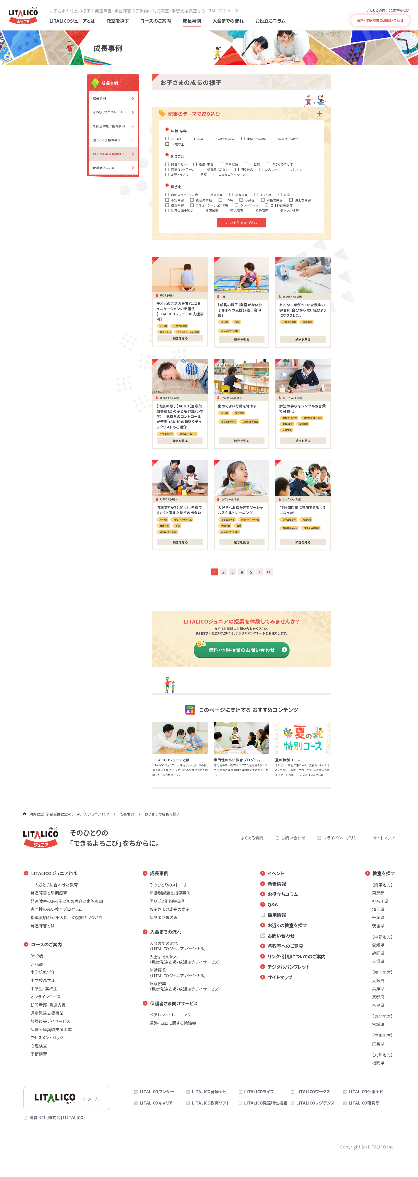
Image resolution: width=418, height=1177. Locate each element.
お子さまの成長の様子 (170, 909)
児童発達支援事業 (47, 1013)
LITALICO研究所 (364, 1102)
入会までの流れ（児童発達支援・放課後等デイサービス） (185, 959)
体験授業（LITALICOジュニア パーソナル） (178, 972)
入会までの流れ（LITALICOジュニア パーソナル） (178, 945)
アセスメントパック (46, 1037)
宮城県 (378, 1024)
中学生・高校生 (43, 988)
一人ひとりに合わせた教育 (54, 885)
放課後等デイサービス (50, 1021)
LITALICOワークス (313, 1091)
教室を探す (383, 873)
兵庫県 (378, 988)
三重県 (378, 961)
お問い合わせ (293, 837)
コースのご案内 (46, 944)
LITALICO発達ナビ (209, 1091)
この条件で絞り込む (241, 222)
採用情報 (277, 915)
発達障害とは (399, 10)
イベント (276, 873)
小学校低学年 (42, 972)
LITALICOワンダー (157, 1091)
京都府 (378, 997)
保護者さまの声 (164, 917)
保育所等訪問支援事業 (51, 1029)
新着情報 (277, 884)
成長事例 (159, 873)
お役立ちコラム (283, 894)
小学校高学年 (42, 980)
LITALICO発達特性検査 (266, 1102)
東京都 (378, 893)
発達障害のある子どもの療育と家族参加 (66, 901)
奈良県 (378, 1005)
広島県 (378, 1043)
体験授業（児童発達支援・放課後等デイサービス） (185, 986)
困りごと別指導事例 (167, 901)
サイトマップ (384, 838)
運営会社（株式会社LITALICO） (57, 1117)
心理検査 (38, 1046)
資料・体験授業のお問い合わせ (242, 649)
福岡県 (378, 1063)
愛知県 (378, 945)
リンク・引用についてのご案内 (296, 956)
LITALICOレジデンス (315, 1102)
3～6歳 (36, 964)
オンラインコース (45, 996)
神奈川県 (380, 901)
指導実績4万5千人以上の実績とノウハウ (66, 917)
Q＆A (273, 904)
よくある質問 (376, 10)
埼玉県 (378, 909)
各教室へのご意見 (285, 946)
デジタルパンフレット (289, 967)
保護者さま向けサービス (174, 1003)
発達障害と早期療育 (48, 893)
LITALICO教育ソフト (211, 1102)
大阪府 (378, 980)
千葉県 (378, 917)
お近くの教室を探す (287, 925)
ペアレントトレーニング (170, 1014)
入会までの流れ (165, 932)
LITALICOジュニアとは (54, 873)
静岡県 (378, 953)
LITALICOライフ (259, 1091)
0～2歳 (36, 955)
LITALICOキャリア (156, 1102)
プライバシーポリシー (342, 837)
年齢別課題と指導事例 (170, 893)
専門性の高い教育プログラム (56, 909)
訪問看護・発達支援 (48, 1005)
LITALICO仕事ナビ (366, 1091)
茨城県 (378, 925)
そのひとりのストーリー (170, 885)
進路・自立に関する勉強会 (173, 1023)
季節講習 (38, 1054)
